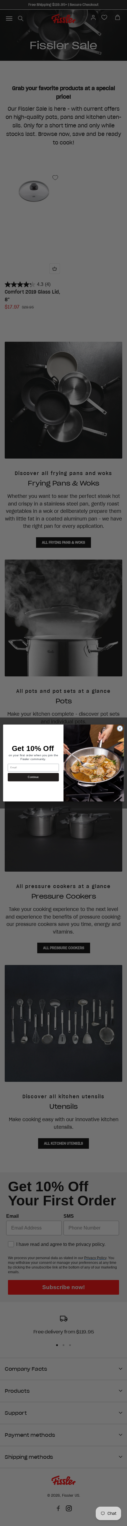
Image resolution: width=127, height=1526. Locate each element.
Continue (33, 777)
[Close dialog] (120, 728)
